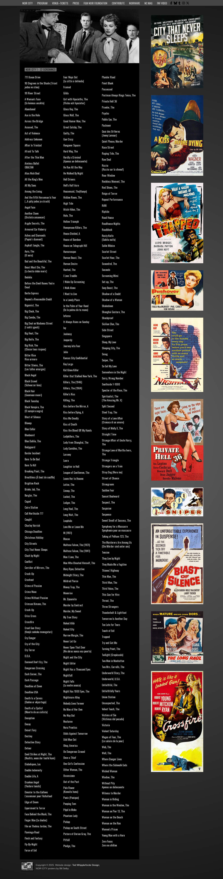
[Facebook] (171, 3)
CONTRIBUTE (118, 3)
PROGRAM (42, 3)
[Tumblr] (179, 3)
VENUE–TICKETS (60, 3)
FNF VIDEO (162, 3)
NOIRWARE (134, 3)
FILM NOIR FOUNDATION (95, 3)
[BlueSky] (175, 3)
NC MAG (148, 3)
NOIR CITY (27, 3)
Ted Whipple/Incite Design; (86, 865)
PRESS (76, 3)
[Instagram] (183, 3)
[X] (187, 3)
